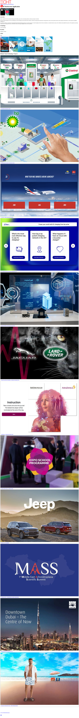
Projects (6, 4)
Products (4, 4)
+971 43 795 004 (2, 712)
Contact (12, 4)
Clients (9, 4)
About (10, 4)
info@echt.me (7, 712)
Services (1, 4)
